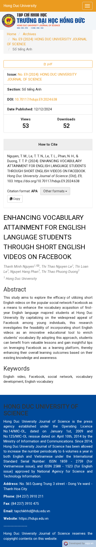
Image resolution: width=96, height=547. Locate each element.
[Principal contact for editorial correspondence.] (38, 265)
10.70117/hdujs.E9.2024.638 (36, 99)
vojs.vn (89, 543)
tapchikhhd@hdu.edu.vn (32, 511)
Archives (29, 34)
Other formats (54, 191)
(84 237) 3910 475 (25, 503)
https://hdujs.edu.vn (33, 518)
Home (11, 34)
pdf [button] (49, 64)
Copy (16, 198)
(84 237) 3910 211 (30, 496)
